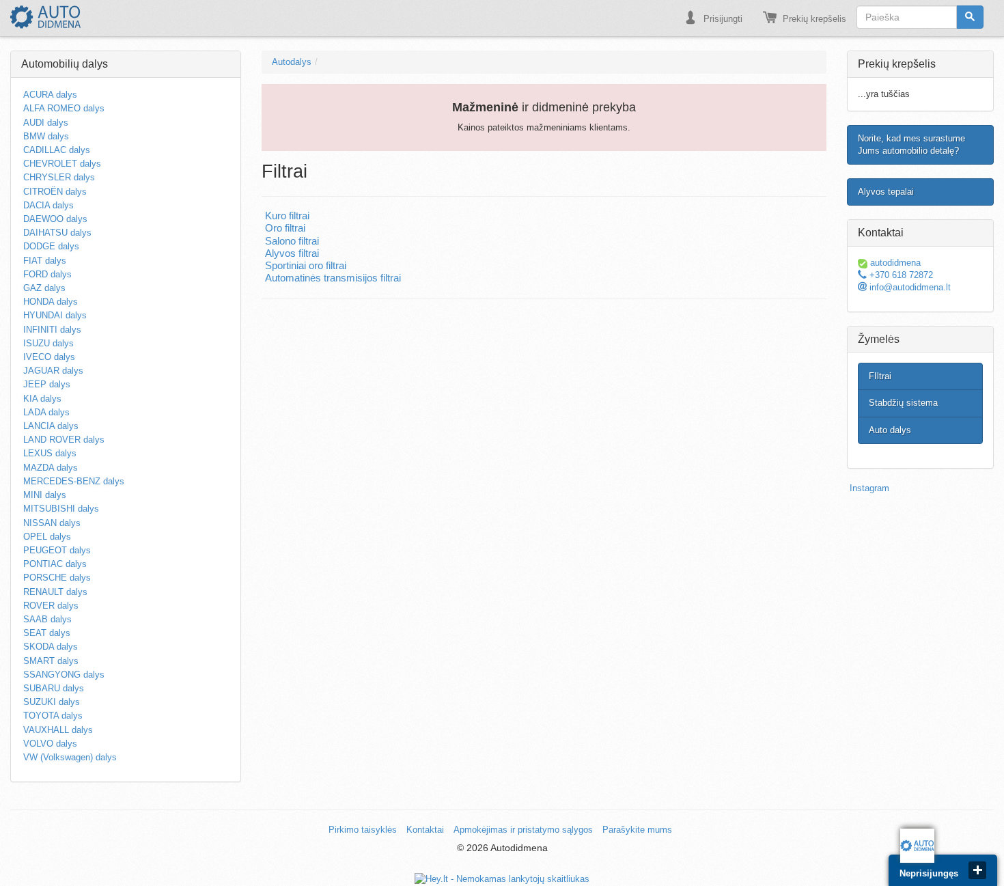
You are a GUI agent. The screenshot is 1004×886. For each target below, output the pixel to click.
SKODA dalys (50, 646)
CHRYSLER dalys (59, 177)
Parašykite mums (637, 830)
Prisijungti (721, 19)
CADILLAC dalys (56, 150)
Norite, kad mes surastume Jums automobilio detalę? (911, 144)
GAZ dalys (44, 288)
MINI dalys (44, 495)
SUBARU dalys (53, 688)
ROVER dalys (51, 605)
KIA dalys (42, 398)
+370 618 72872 (900, 275)
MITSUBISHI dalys (61, 508)
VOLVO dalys (50, 743)
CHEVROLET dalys (62, 163)
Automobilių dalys (64, 64)
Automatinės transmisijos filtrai (333, 278)
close (977, 870)
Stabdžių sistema (903, 403)
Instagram (869, 488)
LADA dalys (46, 412)
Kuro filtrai (287, 215)
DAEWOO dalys (55, 219)
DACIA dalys (48, 205)
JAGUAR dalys (53, 370)
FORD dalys (47, 274)
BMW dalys (46, 136)
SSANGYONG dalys (63, 674)
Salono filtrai (292, 241)
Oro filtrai (285, 228)
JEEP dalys (46, 384)
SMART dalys (51, 661)
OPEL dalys (47, 536)
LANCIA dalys (51, 426)
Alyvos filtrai (292, 253)
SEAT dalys (46, 633)
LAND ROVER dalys (63, 439)
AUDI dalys (45, 122)
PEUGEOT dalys (57, 550)
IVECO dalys (49, 357)
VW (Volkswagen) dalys (70, 757)
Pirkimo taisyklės (363, 830)
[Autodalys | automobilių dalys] (45, 17)
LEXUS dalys (49, 453)
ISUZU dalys (48, 343)
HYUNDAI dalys (55, 315)
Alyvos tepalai (886, 191)
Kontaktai (425, 830)
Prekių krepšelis (813, 19)
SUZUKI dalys (51, 702)
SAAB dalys (47, 619)
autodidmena (894, 263)
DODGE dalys (51, 246)
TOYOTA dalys (53, 715)
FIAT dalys (44, 260)
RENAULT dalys (55, 592)
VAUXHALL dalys (58, 730)
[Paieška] (970, 17)
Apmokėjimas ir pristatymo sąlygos (523, 830)
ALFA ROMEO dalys (63, 108)
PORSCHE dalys (57, 577)
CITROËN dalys (55, 191)
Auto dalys (890, 430)
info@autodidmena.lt (909, 287)
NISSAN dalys (52, 523)
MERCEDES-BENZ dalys (73, 481)
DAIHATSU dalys (57, 232)
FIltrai (880, 376)
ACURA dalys (50, 94)
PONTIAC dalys (55, 564)
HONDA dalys (50, 301)
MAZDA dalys (50, 467)
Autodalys (291, 62)
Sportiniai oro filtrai (305, 265)
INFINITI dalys (52, 329)
